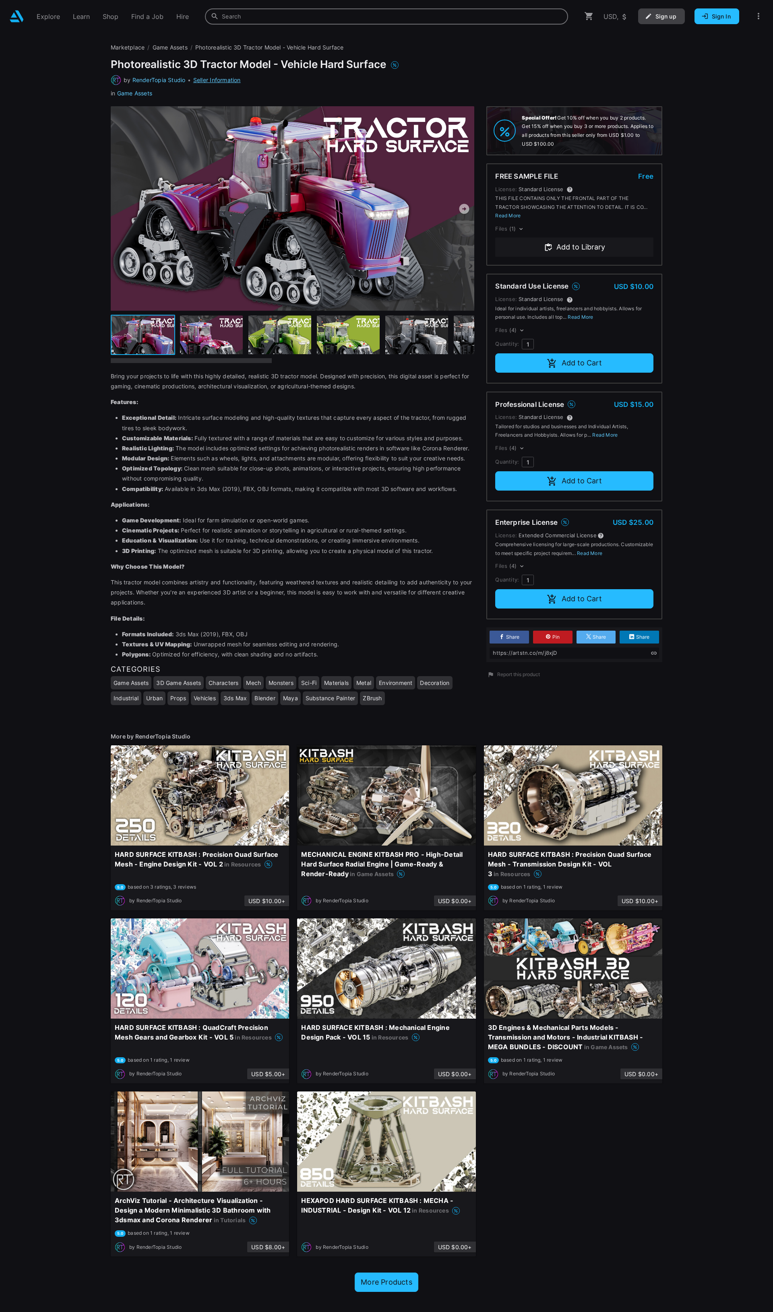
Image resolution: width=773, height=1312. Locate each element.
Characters (223, 682)
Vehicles (205, 698)
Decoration (434, 682)
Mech (253, 682)
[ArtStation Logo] (17, 16)
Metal (363, 682)
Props (178, 698)
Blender (264, 698)
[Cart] (589, 16)
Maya (290, 698)
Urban (154, 698)
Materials (336, 682)
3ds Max (235, 698)
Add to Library (580, 247)
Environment (395, 682)
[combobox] (386, 16)
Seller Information (217, 79)
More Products (386, 1282)
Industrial (126, 698)
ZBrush (372, 698)
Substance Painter (330, 698)
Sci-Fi (308, 682)
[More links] (758, 16)
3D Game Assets (178, 682)
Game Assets (134, 93)
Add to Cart (582, 363)
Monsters (281, 682)
